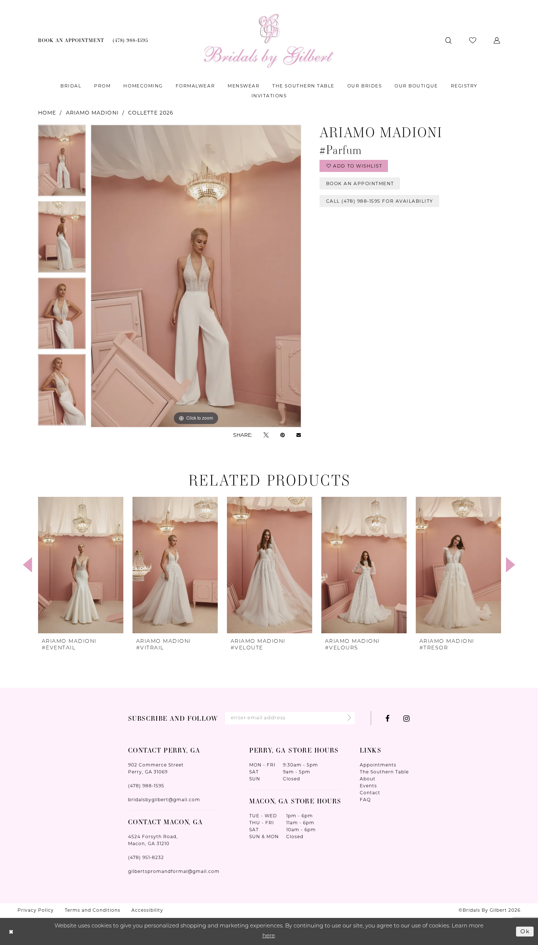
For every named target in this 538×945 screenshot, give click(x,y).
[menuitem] (71, 40)
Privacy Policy (36, 910)
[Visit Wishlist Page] (472, 40)
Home (47, 112)
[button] (497, 40)
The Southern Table (384, 772)
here (268, 936)
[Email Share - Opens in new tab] (298, 435)
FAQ (365, 799)
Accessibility (147, 910)
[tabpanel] (62, 163)
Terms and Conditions (92, 910)
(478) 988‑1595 (146, 785)
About (368, 778)
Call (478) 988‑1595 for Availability (379, 201)
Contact (370, 792)
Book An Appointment (360, 183)
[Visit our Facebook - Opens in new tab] (387, 718)
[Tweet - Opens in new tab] (266, 435)
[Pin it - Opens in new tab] (282, 435)
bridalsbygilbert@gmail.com (164, 799)
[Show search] (448, 40)
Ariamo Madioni (92, 112)
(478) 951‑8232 (146, 857)
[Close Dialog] (11, 931)
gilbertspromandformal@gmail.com (174, 871)
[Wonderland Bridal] (269, 40)
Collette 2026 (150, 112)
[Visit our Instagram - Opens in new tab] (406, 718)
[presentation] (80, 565)
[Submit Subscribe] (347, 718)
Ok (525, 931)
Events (368, 785)
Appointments (378, 765)
